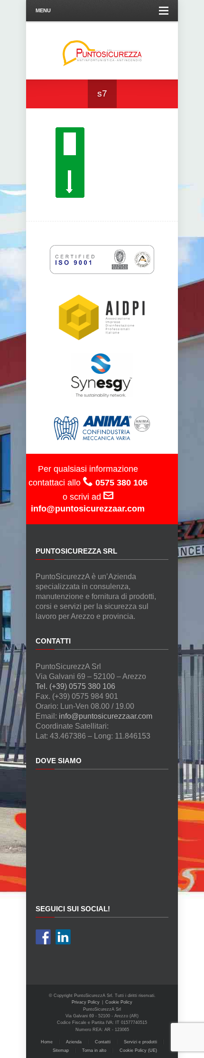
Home (47, 1042)
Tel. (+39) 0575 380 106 (75, 686)
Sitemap (61, 1050)
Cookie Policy (118, 1002)
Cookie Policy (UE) (138, 1050)
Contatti (103, 1042)
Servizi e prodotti (140, 1042)
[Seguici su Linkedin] (63, 936)
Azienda (74, 1042)
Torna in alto (94, 1050)
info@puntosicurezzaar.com (105, 716)
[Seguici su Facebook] (43, 936)
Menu (43, 10)
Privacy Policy (86, 1002)
